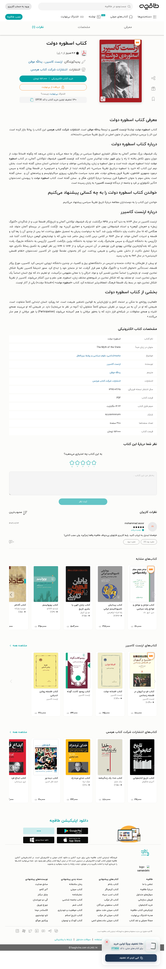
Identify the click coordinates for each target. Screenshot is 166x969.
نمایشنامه (76, 894)
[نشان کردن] (152, 99)
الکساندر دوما (40, 910)
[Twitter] (29, 931)
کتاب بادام (112, 884)
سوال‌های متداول (143, 894)
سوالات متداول (82, 939)
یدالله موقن (114, 372)
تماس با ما (146, 884)
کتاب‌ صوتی (75, 889)
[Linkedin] (36, 931)
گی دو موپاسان (39, 899)
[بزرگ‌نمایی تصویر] (102, 98)
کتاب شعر (76, 905)
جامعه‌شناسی (113, 355)
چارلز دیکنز (42, 894)
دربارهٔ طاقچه (145, 889)
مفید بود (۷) (148, 542)
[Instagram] (16, 931)
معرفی (128, 27)
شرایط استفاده (101, 939)
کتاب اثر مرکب (110, 899)
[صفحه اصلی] (149, 6)
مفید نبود (130, 542)
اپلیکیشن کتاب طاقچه (141, 910)
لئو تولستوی (41, 915)
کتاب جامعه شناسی (71, 899)
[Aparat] (23, 931)
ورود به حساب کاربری (18, 6)
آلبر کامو (42, 889)
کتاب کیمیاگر (110, 889)
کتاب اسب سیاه (109, 894)
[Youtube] (42, 931)
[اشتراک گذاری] (152, 78)
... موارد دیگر (37, 831)
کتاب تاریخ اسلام (72, 915)
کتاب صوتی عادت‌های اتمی (103, 920)
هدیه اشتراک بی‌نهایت (141, 915)
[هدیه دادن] (152, 88)
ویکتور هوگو (41, 920)
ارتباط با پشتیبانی (62, 939)
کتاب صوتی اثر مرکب (107, 915)
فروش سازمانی (144, 899)
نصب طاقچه (14, 17)
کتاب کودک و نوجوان (71, 920)
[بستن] (107, 942)
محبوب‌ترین (14, 512)
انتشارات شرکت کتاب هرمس (105, 381)
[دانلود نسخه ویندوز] (37, 840)
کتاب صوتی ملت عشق (106, 910)
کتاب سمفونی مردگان (106, 905)
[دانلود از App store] (71, 840)
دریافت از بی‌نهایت (50, 87)
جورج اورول (41, 905)
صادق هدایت (40, 884)
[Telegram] (49, 931)
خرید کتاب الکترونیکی (52, 78)
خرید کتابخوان (145, 905)
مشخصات (84, 27)
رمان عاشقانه (74, 884)
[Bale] (55, 931)
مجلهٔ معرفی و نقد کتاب (140, 920)
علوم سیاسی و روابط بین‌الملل (90, 355)
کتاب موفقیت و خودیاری (69, 910)
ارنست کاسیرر (113, 364)
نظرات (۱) (38, 27)
